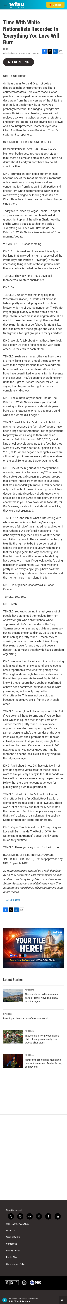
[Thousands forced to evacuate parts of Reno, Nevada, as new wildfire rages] (13, 995)
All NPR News (13, 900)
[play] (5, 1300)
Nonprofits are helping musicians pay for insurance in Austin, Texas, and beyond (43, 1063)
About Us (10, 1230)
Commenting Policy (15, 1264)
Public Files (11, 1257)
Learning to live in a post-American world (25, 1018)
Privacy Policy (13, 1250)
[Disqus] (33, 1157)
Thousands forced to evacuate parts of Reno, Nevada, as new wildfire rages (41, 998)
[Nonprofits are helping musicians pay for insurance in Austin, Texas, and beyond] (13, 1061)
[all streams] (63, 1300)
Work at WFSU (13, 1237)
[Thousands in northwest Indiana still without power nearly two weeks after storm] (13, 1036)
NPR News (29, 989)
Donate (57, 4)
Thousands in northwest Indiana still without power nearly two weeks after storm (42, 1039)
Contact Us (11, 1244)
